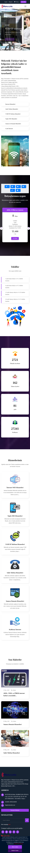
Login (5, 1)
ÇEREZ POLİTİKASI (18, 843)
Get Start (15, 238)
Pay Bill (23, 1)
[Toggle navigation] (25, 6)
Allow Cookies (15, 846)
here (9, 824)
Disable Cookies (15, 850)
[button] (7, 186)
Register (10, 1)
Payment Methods (15, 810)
